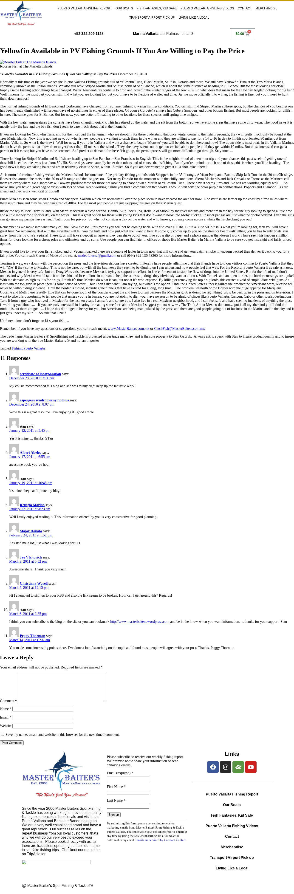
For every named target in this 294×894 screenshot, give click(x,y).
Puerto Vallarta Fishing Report (84, 8)
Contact (245, 8)
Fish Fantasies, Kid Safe (157, 8)
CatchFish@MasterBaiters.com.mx (179, 328)
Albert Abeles (30, 452)
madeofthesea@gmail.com (97, 255)
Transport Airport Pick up (152, 17)
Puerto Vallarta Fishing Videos (207, 8)
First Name (116, 787)
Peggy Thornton (32, 636)
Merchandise (266, 8)
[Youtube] (251, 767)
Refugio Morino (32, 505)
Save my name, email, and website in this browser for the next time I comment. (63, 734)
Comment (8, 701)
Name (5, 709)
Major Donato (31, 531)
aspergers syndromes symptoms (44, 400)
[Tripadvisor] (238, 767)
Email (5, 717)
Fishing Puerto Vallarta (28, 348)
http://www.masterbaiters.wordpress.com (139, 621)
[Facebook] (213, 767)
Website (5, 726)
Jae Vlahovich (31, 557)
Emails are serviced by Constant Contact (161, 840)
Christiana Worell (34, 583)
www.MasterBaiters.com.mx (128, 328)
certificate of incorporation (40, 374)
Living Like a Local (193, 17)
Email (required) (120, 773)
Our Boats (124, 8)
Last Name (116, 800)
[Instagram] (225, 767)
